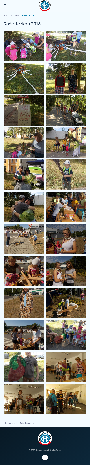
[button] (5, 5)
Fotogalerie (29, 423)
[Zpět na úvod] (45, 5)
